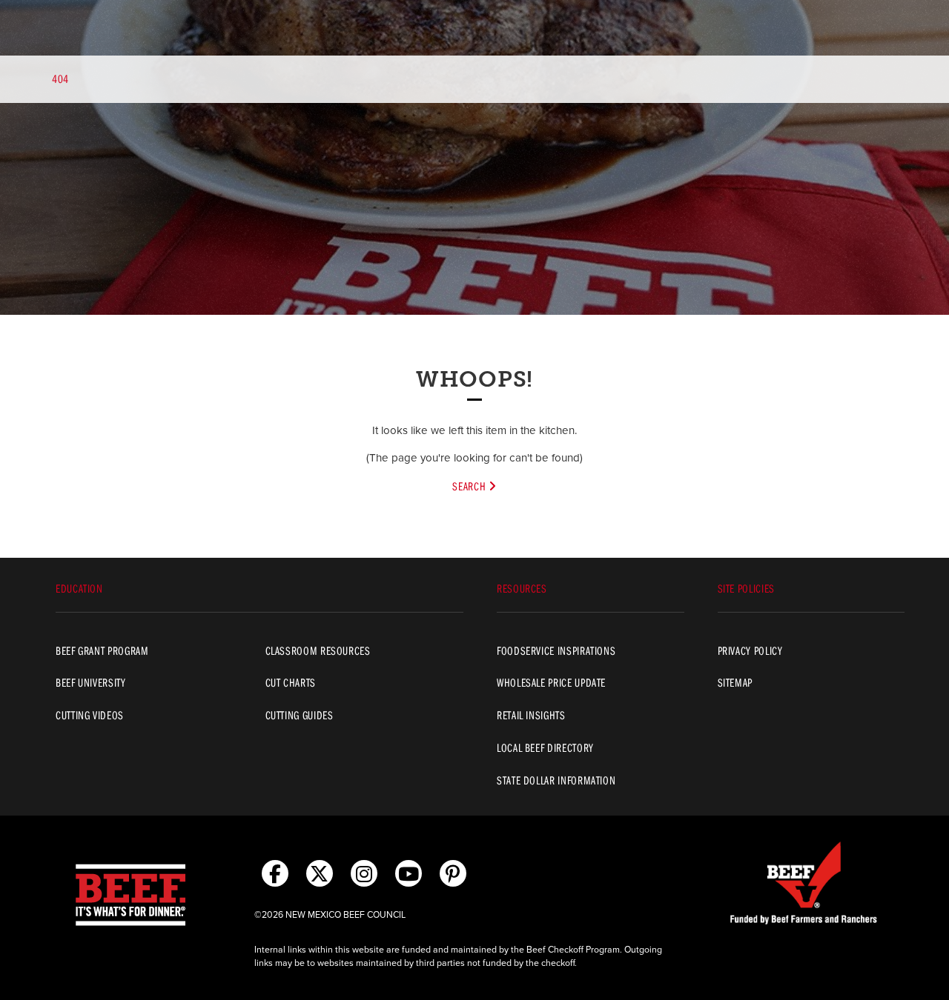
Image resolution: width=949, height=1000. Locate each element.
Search (470, 486)
